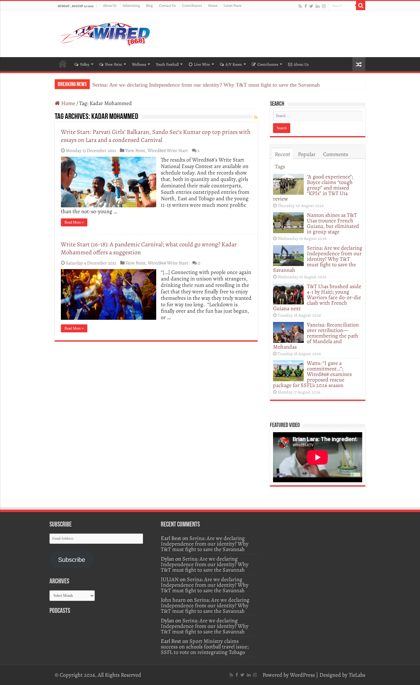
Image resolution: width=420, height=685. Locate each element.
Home (212, 5)
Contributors (192, 5)
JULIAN (170, 579)
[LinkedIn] (317, 6)
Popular (306, 154)
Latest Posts (232, 5)
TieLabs (357, 675)
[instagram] (323, 6)
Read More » (74, 222)
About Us (110, 5)
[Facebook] (305, 6)
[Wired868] (105, 32)
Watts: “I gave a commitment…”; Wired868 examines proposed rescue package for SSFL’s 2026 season (312, 374)
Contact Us (167, 5)
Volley (84, 64)
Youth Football (167, 64)
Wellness (139, 64)
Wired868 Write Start (168, 150)
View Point (113, 64)
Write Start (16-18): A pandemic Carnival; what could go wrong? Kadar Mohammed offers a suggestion (149, 248)
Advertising (131, 5)
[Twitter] (311, 6)
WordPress (302, 675)
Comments (335, 154)
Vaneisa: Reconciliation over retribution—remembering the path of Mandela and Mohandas (316, 335)
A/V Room (233, 64)
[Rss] (300, 6)
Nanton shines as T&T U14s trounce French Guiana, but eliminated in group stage (333, 223)
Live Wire (202, 64)
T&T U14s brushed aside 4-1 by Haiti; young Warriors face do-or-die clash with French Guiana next (317, 297)
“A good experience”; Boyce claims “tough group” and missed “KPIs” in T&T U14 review (313, 187)
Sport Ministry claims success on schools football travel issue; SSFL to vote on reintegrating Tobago (204, 646)
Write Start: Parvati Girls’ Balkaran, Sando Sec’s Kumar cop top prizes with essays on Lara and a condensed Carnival (156, 136)
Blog (149, 5)
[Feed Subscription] (256, 117)
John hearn (173, 600)
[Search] (360, 5)
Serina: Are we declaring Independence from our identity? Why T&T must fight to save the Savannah (206, 85)
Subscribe (71, 559)
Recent (282, 154)
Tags (280, 166)
